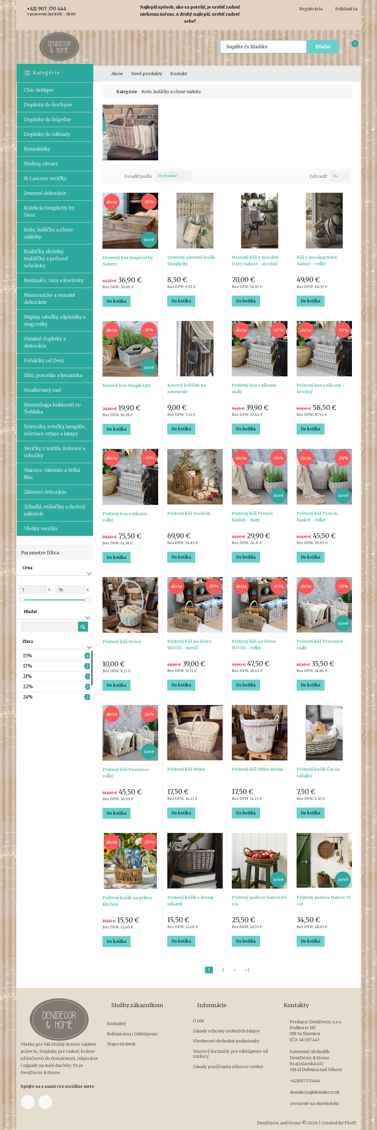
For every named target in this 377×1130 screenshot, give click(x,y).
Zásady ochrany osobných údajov (226, 1031)
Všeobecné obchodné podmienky (226, 1041)
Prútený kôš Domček (188, 513)
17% (27, 666)
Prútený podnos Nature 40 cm (259, 901)
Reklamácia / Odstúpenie (132, 1034)
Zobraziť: (318, 176)
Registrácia (311, 8)
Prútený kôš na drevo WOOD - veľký (254, 644)
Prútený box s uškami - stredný (320, 388)
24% (28, 697)
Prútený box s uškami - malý (255, 388)
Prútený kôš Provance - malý (321, 644)
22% (28, 686)
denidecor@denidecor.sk (315, 1092)
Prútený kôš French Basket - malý (252, 517)
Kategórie (126, 91)
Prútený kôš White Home (257, 769)
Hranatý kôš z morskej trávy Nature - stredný (255, 260)
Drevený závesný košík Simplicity (191, 260)
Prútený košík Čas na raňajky (318, 772)
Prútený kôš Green (121, 641)
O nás (198, 1020)
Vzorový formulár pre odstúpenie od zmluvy (230, 1054)
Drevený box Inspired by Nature (127, 261)
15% (27, 655)
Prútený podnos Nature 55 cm (324, 901)
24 (335, 176)
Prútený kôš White (186, 769)
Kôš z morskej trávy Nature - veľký (317, 260)
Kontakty (116, 1023)
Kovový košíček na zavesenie (186, 388)
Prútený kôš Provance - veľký (127, 773)
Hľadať (322, 47)
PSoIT (350, 1123)
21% (27, 676)
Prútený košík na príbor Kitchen (127, 901)
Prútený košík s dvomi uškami (190, 901)
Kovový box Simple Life (126, 385)
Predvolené (167, 176)
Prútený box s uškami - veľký (126, 517)
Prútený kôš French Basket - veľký (317, 517)
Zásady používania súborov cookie (228, 1066)
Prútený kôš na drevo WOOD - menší (189, 644)
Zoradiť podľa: (138, 176)
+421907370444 (305, 1080)
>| (247, 970)
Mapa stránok (121, 1044)
